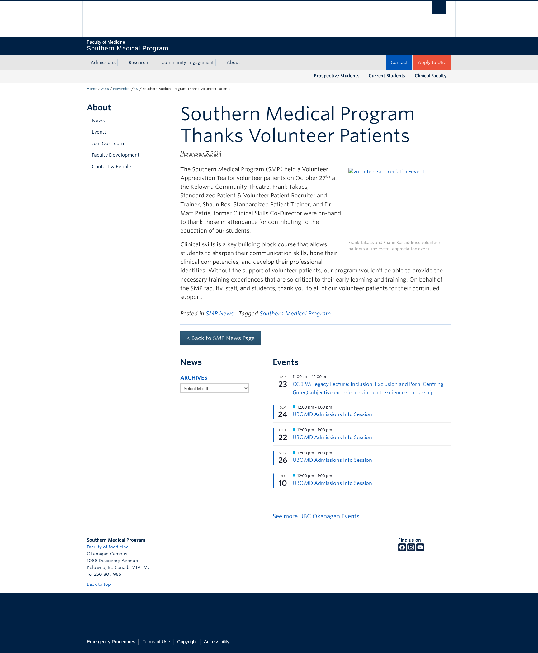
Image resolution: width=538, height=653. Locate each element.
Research (138, 62)
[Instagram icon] (411, 549)
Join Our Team (108, 143)
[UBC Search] (439, 7)
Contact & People (111, 166)
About (233, 62)
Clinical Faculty (430, 75)
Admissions (103, 62)
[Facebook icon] (402, 549)
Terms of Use (156, 641)
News (98, 120)
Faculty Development (115, 155)
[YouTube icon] (420, 549)
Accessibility (216, 641)
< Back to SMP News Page (220, 338)
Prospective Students (336, 75)
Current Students (387, 75)
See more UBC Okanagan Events (316, 516)
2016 (105, 89)
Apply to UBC (432, 62)
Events (99, 132)
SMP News (220, 313)
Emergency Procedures (111, 641)
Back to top (99, 584)
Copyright (187, 641)
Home (92, 89)
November (121, 89)
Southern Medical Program (295, 313)
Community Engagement (187, 62)
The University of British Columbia (100, 19)
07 (136, 89)
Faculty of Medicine (108, 546)
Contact (399, 62)
